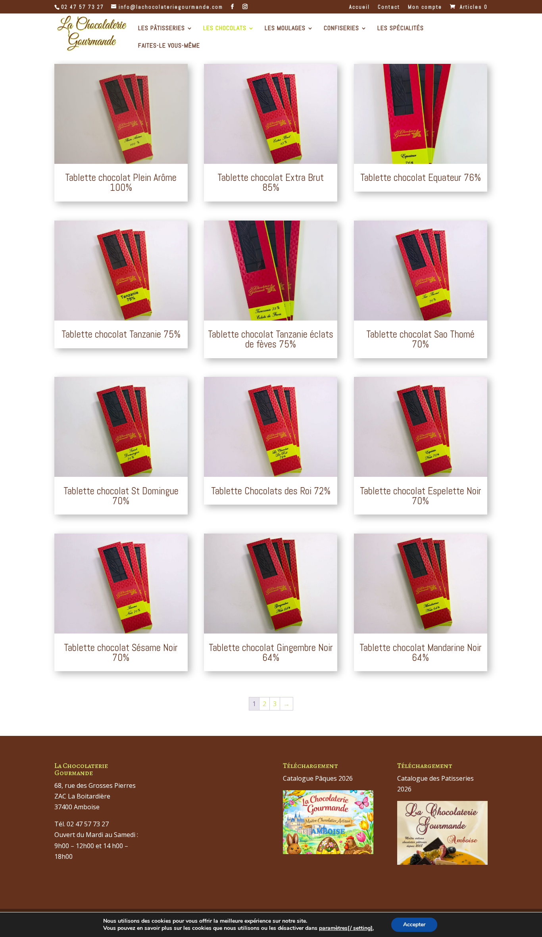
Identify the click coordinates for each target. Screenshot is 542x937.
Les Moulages (285, 28)
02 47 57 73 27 (82, 7)
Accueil (359, 7)
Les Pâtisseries (161, 28)
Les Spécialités (400, 28)
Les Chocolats (224, 28)
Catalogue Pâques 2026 (318, 778)
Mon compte (425, 7)
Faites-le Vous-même (169, 46)
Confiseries (341, 28)
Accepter (414, 924)
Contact (389, 7)
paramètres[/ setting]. (346, 928)
